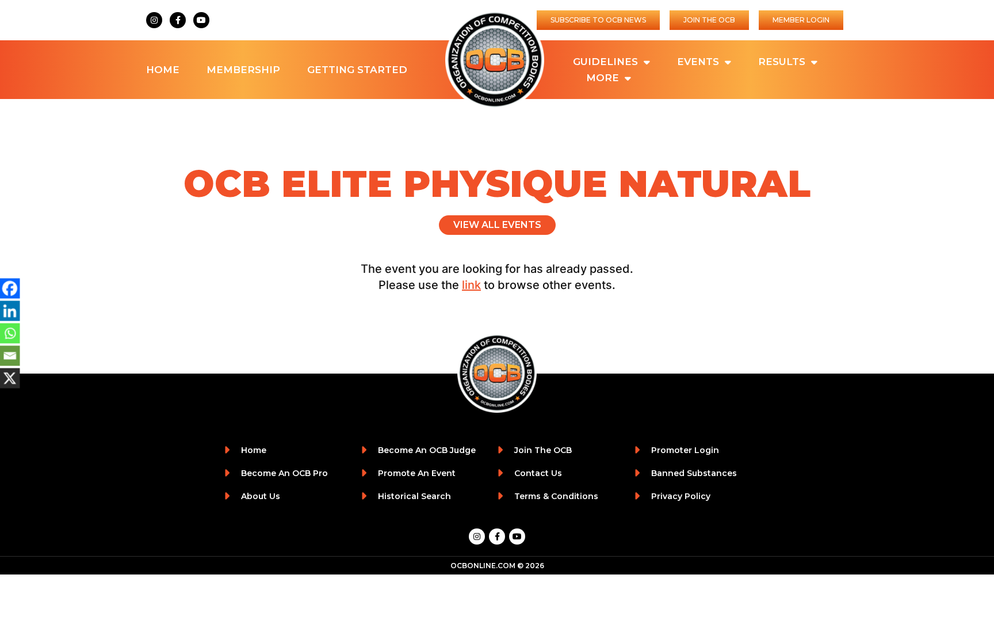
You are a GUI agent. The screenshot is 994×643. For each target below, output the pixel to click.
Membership (243, 69)
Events (698, 61)
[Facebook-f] (178, 20)
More (602, 77)
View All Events (497, 224)
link (471, 285)
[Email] (10, 355)
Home (162, 69)
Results (781, 61)
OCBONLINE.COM (482, 565)
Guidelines (605, 61)
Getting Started (357, 69)
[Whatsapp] (10, 333)
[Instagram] (154, 20)
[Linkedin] (10, 310)
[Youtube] (201, 20)
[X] (10, 378)
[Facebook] (10, 288)
